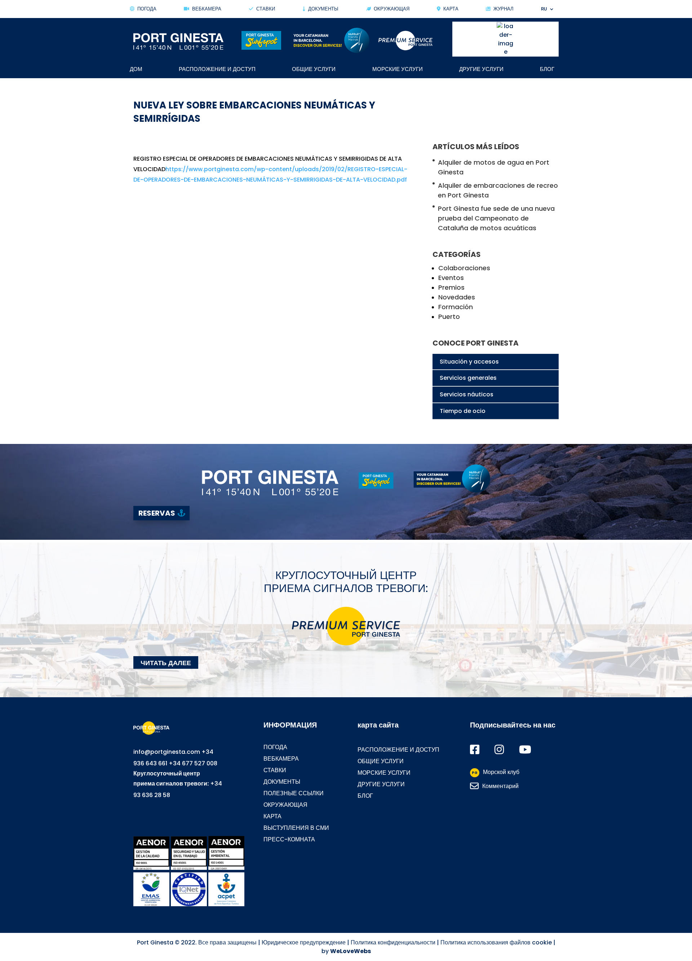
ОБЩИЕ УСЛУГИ (381, 761)
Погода (146, 9)
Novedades (456, 297)
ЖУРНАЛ (503, 9)
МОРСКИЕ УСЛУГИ (384, 773)
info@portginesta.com (166, 752)
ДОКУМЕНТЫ (281, 782)
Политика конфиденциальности (393, 942)
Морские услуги (397, 69)
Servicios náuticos (466, 394)
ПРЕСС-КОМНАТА (289, 839)
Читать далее (166, 662)
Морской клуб (495, 772)
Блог (547, 69)
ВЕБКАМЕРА (281, 759)
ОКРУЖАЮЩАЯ (391, 9)
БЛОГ (365, 796)
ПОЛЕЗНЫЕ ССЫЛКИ (293, 793)
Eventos (451, 277)
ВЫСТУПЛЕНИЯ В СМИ (296, 828)
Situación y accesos (469, 361)
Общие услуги (314, 69)
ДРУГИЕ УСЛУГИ (381, 784)
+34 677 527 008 (193, 763)
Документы (323, 9)
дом (136, 69)
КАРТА (450, 9)
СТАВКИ (265, 9)
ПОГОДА (275, 747)
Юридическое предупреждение (304, 942)
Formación (455, 306)
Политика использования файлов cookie (496, 942)
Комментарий (500, 786)
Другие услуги (481, 69)
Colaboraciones (464, 267)
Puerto (449, 316)
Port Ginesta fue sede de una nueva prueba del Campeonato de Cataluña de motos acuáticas (496, 218)
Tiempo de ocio (462, 411)
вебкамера (206, 9)
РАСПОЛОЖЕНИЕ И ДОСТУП (217, 69)
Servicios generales (468, 378)
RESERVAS (156, 513)
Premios (451, 287)
